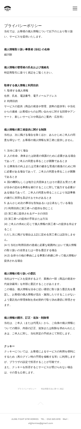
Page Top (40, 404)
